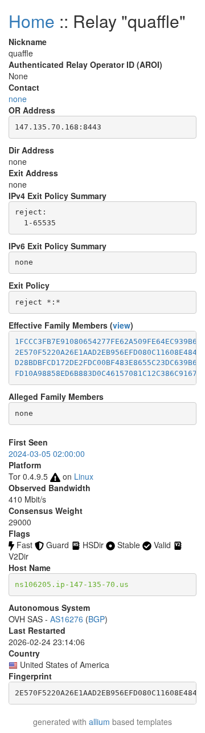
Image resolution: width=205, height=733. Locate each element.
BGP (96, 619)
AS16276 (66, 619)
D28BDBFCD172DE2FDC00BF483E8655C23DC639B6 (106, 362)
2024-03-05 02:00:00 (47, 453)
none (18, 98)
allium (99, 721)
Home (32, 21)
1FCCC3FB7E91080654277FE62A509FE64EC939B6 (106, 341)
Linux (83, 476)
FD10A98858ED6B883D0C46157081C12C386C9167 (106, 373)
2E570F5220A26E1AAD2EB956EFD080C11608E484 (106, 352)
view (121, 325)
